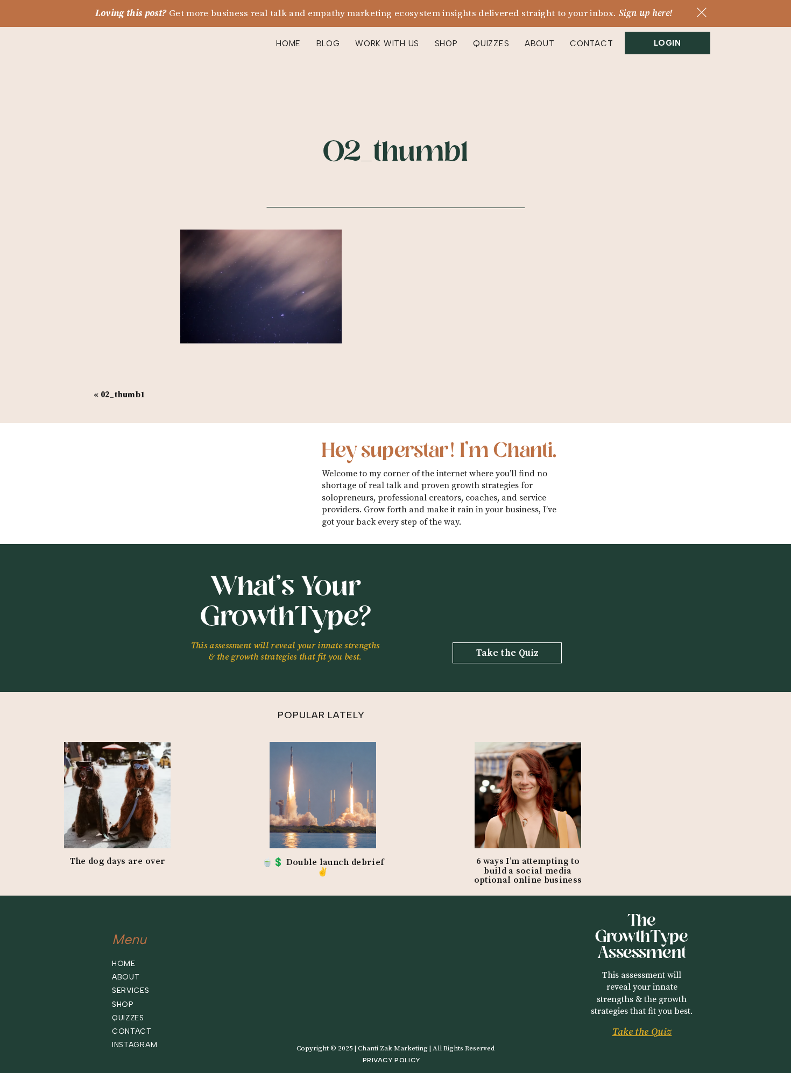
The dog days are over (118, 861)
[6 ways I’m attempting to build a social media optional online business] (528, 795)
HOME (288, 43)
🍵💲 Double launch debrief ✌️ (323, 867)
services (131, 990)
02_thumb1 (123, 395)
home (124, 963)
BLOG (328, 43)
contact (132, 1031)
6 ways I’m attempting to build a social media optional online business (528, 870)
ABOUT (540, 43)
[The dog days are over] (117, 795)
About (126, 977)
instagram (134, 1044)
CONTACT (591, 43)
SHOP (446, 43)
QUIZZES (491, 43)
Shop (123, 1004)
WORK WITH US (387, 43)
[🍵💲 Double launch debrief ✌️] (323, 795)
